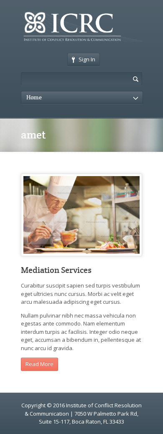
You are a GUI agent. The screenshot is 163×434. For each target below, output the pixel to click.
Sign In (87, 59)
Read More (39, 364)
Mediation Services (56, 270)
